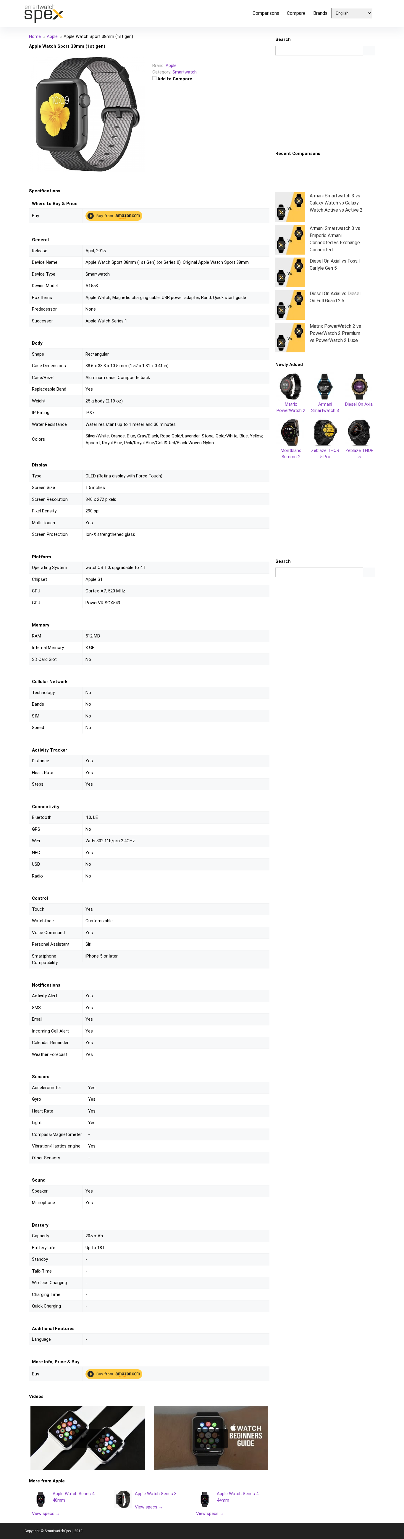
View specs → (46, 1513)
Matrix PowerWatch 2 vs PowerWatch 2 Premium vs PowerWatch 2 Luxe (335, 333)
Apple (59, 1481)
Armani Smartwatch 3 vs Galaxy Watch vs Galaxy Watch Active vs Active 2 (336, 203)
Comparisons (266, 13)
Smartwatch (184, 72)
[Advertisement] (325, 102)
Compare (296, 13)
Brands (320, 13)
